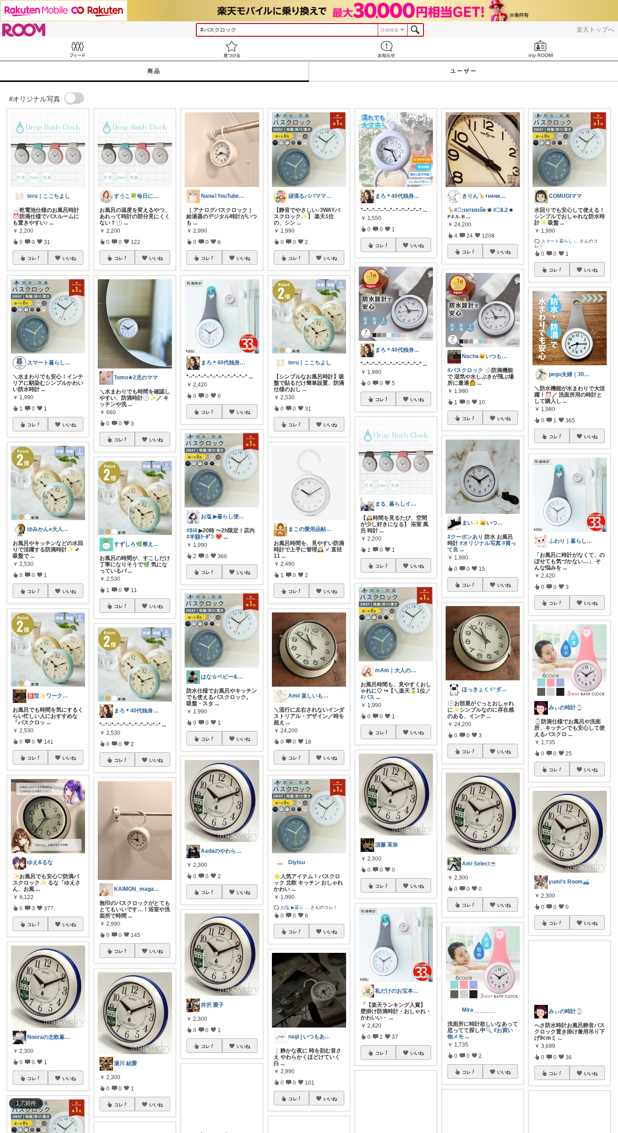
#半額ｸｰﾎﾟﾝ (200, 537)
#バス (368, 697)
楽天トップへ (595, 29)
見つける (232, 49)
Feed (77, 49)
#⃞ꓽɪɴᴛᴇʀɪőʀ (470, 210)
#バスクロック (465, 370)
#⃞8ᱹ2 (500, 210)
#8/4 (191, 530)
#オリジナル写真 (480, 543)
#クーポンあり (465, 537)
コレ (31, 258)
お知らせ (386, 49)
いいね (69, 258)
